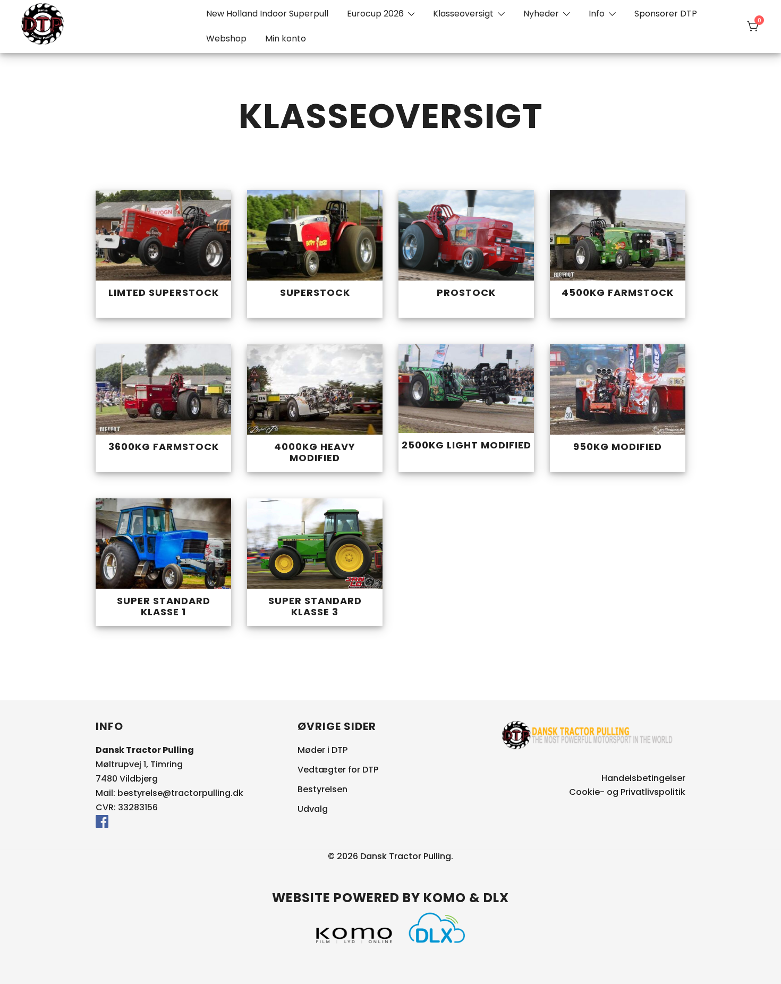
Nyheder (541, 13)
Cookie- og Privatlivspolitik (627, 792)
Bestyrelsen (322, 789)
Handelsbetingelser (643, 778)
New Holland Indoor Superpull (267, 13)
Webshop (226, 38)
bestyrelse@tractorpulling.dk (180, 793)
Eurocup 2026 (375, 13)
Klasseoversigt (463, 13)
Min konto (285, 38)
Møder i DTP (322, 750)
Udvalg (313, 809)
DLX (496, 897)
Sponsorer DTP (665, 13)
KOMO (444, 897)
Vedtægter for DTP (338, 770)
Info (597, 13)
